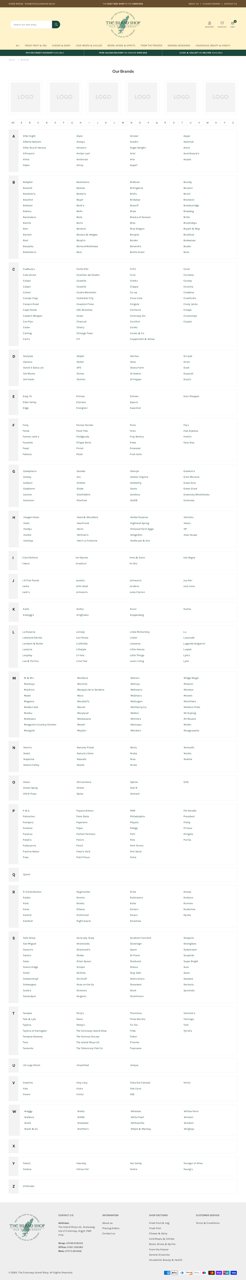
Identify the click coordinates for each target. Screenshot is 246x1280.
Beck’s (80, 205)
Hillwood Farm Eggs (142, 528)
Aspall (133, 165)
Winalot (188, 1117)
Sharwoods (83, 943)
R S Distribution (32, 891)
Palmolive (29, 816)
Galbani (27, 482)
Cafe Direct (29, 274)
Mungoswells (191, 730)
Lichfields (82, 643)
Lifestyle (81, 649)
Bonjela (134, 234)
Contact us (230, 4)
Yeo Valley (136, 1163)
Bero (79, 252)
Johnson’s (136, 580)
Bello (79, 211)
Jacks (25, 586)
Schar (26, 972)
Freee (133, 442)
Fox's (133, 430)
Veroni (26, 1094)
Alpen (26, 165)
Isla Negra (189, 557)
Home (12, 59)
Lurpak (187, 649)
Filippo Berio (83, 442)
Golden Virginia (139, 476)
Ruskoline (189, 909)
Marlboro (82, 678)
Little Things (137, 655)
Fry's (186, 425)
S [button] (174, 122)
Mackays (29, 683)
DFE (79, 367)
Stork (133, 990)
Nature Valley (31, 764)
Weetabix (82, 1122)
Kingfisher (83, 615)
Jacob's (80, 580)
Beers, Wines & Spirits (121, 45)
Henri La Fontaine (87, 540)
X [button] (216, 122)
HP (185, 528)
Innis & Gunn (137, 557)
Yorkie (133, 1169)
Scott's (27, 990)
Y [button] (224, 122)
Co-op (133, 292)
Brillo (187, 217)
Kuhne (187, 609)
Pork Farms (137, 845)
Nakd (26, 753)
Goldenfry (136, 482)
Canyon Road (31, 304)
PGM (132, 810)
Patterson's (29, 845)
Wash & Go (31, 1128)
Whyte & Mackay (141, 1128)
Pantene (27, 828)
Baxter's (81, 193)
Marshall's (83, 701)
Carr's (26, 339)
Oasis (26, 782)
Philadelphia (137, 816)
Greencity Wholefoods (196, 494)
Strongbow (190, 943)
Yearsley (81, 1163)
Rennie (81, 897)
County (188, 280)
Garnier (27, 494)
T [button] (182, 122)
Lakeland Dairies (32, 637)
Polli (132, 834)
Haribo (27, 534)
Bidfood (134, 182)
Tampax (27, 1013)
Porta (133, 857)
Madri (27, 695)
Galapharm (30, 471)
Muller (187, 724)
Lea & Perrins (31, 661)
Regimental (83, 891)
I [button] (89, 122)
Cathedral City (85, 298)
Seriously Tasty (85, 937)
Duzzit (187, 379)
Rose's (134, 915)
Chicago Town (85, 333)
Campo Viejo (30, 298)
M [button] (123, 122)
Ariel (132, 153)
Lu (184, 631)
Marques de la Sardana (90, 689)
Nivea (133, 764)
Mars (80, 695)
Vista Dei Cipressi (140, 1082)
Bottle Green (137, 252)
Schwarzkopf (30, 978)
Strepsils (189, 937)
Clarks (134, 280)
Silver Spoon (84, 961)
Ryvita (187, 915)
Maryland (82, 713)
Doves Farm (137, 367)
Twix (186, 1024)
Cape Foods (30, 309)
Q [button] (157, 122)
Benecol (81, 228)
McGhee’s (136, 695)
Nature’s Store (85, 753)
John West (82, 586)
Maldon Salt (31, 707)
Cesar (80, 315)
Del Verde (28, 379)
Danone (27, 361)
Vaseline (28, 1082)
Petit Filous (83, 857)
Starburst (135, 961)
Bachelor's (29, 193)
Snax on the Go (85, 984)
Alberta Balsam (32, 141)
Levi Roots (82, 637)
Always (81, 141)
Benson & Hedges (87, 234)
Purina (187, 839)
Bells (79, 217)
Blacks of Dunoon (140, 217)
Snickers (82, 990)
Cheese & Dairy (61, 45)
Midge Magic (191, 678)
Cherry (80, 327)
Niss (132, 759)
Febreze (27, 454)
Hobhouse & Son (140, 540)
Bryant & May (192, 228)
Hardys (27, 528)
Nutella (188, 759)
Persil (79, 845)
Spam (133, 949)
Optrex (134, 782)
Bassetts (28, 246)
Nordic (188, 753)
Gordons (135, 494)
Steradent (136, 984)
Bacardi (27, 188)
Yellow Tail (82, 1169)
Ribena (81, 909)
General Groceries (179, 45)
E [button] (55, 122)
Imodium (81, 563)
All (17, 45)
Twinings (189, 1019)
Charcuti (82, 321)
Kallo (26, 609)
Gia (79, 476)
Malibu (28, 713)
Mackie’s (29, 689)
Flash (79, 454)
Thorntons (136, 1013)
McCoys (135, 683)
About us (194, 4)
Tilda (133, 1030)
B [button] (30, 122)
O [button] (140, 122)
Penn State (82, 816)
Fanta (26, 430)
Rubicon (188, 897)
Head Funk (83, 523)
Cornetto (189, 274)
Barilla (27, 222)
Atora (187, 147)
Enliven (134, 396)
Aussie (187, 159)
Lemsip (80, 631)
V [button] (199, 122)
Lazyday (27, 655)
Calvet (27, 292)
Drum (187, 361)
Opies (80, 793)
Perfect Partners (85, 834)
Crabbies (189, 292)
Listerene (135, 643)
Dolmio (81, 379)
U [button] (190, 122)
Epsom (134, 402)
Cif (78, 339)
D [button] (47, 122)
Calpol (27, 286)
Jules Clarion (137, 592)
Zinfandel (28, 1186)
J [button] (97, 122)
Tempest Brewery (33, 1036)
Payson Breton (84, 810)
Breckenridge (191, 205)
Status (134, 967)
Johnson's (82, 592)
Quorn (26, 874)
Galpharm (29, 488)
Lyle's (186, 655)
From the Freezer (159, 1249)
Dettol (80, 361)
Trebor (133, 1036)
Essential (135, 408)
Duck (186, 367)
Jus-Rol (187, 580)
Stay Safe (135, 972)
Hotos (187, 523)
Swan (187, 972)
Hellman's (83, 534)
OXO (186, 782)
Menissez (136, 724)
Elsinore (81, 402)
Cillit (133, 269)
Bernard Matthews (87, 246)
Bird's (133, 193)
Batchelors (83, 182)
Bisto (133, 211)
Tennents (28, 1048)
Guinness (189, 500)
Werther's (83, 1128)
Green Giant (190, 488)
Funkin (188, 436)
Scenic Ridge (30, 967)
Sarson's (28, 949)
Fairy (25, 425)
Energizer (82, 408)
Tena (25, 1042)
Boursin (188, 188)
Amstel (134, 136)
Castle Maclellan (86, 292)
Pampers (28, 822)
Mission (188, 683)
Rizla (133, 891)
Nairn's (27, 747)
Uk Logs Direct (31, 1065)
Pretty (187, 822)
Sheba (80, 955)
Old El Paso (29, 793)
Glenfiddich (83, 494)
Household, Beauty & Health (213, 45)
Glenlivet (82, 500)
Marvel (81, 707)
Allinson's (28, 153)
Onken (80, 787)
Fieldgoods (82, 436)
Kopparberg (137, 615)
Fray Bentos (137, 436)
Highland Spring (139, 523)
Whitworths (137, 1122)
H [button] (80, 122)
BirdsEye (135, 199)
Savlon (27, 955)
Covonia (188, 286)
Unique (134, 1065)
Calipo (27, 280)
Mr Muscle (190, 718)
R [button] (165, 122)
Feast (26, 448)
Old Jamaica (84, 782)
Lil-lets (80, 655)
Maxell (81, 724)
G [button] (72, 122)
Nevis (133, 747)
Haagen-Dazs (31, 517)
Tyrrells (188, 1030)
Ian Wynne (82, 557)
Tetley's (80, 1024)
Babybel (28, 182)
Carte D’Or (82, 269)
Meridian (136, 730)
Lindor (133, 637)
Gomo (133, 488)
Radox (26, 897)
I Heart (26, 563)
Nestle (80, 764)
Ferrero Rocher (84, 425)
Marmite (82, 683)
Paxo (26, 857)
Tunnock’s (189, 1013)
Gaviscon (28, 500)
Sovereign (136, 943)
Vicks (79, 1088)
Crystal (188, 321)
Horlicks (188, 517)
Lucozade (188, 637)
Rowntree (135, 921)
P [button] (148, 122)
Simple (81, 967)
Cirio (133, 274)
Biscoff (134, 205)
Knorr (133, 609)
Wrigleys (189, 1128)
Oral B (133, 787)
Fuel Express (191, 430)
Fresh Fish (155, 1228)
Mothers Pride (192, 707)
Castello (81, 286)
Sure (186, 967)
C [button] (38, 122)
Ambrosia (82, 159)
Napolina (28, 759)
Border (134, 240)
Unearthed (83, 1065)
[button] (233, 24)
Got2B (133, 500)
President (189, 816)
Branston (189, 199)
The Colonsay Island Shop (91, 1030)
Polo (132, 839)
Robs (133, 903)
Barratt (27, 234)
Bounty (188, 182)
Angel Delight (138, 147)
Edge (26, 408)
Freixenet (135, 448)
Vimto (79, 1094)
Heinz (80, 528)
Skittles (81, 972)
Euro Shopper (191, 396)
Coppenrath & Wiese (142, 339)
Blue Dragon (137, 228)
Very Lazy (82, 1082)
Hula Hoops (190, 534)
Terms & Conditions (208, 1223)
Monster (188, 689)
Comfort (135, 321)
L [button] (114, 122)
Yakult (26, 1163)
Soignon (81, 996)
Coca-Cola (136, 298)
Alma (26, 159)
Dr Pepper (136, 379)
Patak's (27, 839)
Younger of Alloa (193, 1163)
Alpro (80, 136)
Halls (26, 523)
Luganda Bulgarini (194, 643)
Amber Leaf (83, 153)
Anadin (134, 141)
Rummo (188, 903)
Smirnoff (82, 978)
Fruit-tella (136, 454)
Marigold (29, 730)
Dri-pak (188, 356)
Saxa (26, 961)
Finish (80, 448)
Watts (80, 1111)
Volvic (187, 1082)
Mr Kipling (190, 713)
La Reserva (29, 631)
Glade (80, 488)
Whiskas (136, 1111)
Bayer (80, 199)
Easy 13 (27, 396)
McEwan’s (136, 689)
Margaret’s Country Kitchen (40, 724)
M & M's (29, 678)
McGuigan (136, 701)
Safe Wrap (29, 937)
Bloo (132, 222)
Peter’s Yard (83, 851)
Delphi (80, 356)
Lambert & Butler (33, 643)
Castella (81, 280)
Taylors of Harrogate (35, 1030)
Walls (27, 1122)
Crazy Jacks (191, 304)
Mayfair (81, 730)
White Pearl (137, 1117)
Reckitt (27, 915)
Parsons (27, 834)
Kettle (80, 609)
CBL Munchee (84, 309)
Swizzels (189, 984)
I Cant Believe (30, 557)
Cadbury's (29, 269)
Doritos (134, 356)
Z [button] (233, 122)
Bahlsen (28, 205)
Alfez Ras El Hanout (34, 147)
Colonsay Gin (138, 315)
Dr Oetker (135, 373)
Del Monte (29, 373)
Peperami (82, 822)
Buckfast (189, 234)
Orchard (135, 793)
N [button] (131, 122)
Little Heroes (137, 649)
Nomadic (189, 747)
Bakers (27, 211)
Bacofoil (28, 199)
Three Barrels (137, 1019)
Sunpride (189, 955)
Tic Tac (134, 1024)
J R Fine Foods (30, 580)
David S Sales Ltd (33, 367)
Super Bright (191, 961)
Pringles (188, 834)
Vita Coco (135, 1088)
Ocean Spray (30, 787)
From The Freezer (151, 45)
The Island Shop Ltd (87, 1042)
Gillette (81, 482)
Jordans (134, 586)
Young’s (188, 1169)
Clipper (134, 286)
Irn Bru (133, 563)
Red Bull (28, 921)
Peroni (80, 839)
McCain (135, 678)
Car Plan (28, 321)
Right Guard (84, 921)
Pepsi (79, 828)
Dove (133, 361)
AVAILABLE (45, 52)
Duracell (188, 373)
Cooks (133, 327)
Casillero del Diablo (88, 274)
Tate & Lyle (29, 1019)
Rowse (187, 891)
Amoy (80, 165)
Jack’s (26, 592)
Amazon (81, 147)
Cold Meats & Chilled (89, 45)
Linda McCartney (140, 631)
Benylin (81, 240)
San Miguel (29, 943)
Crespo (188, 309)
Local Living (137, 661)
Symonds (189, 990)
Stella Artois (137, 978)
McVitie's (136, 718)
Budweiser (190, 240)
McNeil (135, 713)
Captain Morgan (32, 315)
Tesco (79, 1019)
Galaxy (27, 476)
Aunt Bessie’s (191, 153)
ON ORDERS (123, 52)
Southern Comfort (140, 937)
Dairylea (28, 356)
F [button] (63, 122)
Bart (25, 240)
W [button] (207, 122)
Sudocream (190, 949)
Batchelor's (29, 252)
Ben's (80, 222)
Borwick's (135, 246)
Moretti (188, 695)
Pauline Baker (31, 851)
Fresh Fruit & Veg (36, 45)
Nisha (133, 753)
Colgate (134, 304)
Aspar (187, 136)
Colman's (135, 309)
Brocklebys (190, 222)
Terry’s (80, 1013)
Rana (26, 909)
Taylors (27, 1024)
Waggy (28, 1111)
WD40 (80, 1117)
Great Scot (190, 482)
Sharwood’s (83, 949)
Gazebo (81, 471)
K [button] (106, 122)
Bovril (187, 193)
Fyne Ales (189, 442)
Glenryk (134, 471)
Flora (133, 425)
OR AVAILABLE (201, 52)
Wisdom (189, 1122)
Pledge (134, 828)
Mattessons (84, 718)
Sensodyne (29, 996)
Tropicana (136, 1048)
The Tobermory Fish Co (89, 1048)
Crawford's (190, 298)
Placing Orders (211, 4)
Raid (25, 903)
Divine (80, 373)
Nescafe (81, 759)
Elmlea (80, 396)
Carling (27, 333)
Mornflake (190, 701)
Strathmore (137, 996)
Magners (29, 701)
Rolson (134, 909)
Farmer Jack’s (31, 436)
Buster (187, 246)
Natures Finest (85, 747)
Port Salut (136, 851)
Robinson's (136, 897)
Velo (25, 1088)
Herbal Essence (139, 517)
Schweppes (29, 984)
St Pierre (135, 955)
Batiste (81, 188)
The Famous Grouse (87, 1036)
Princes (188, 828)
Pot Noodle (190, 810)
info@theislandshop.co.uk (40, 4)
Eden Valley (29, 402)
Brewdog (189, 211)
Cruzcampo (190, 315)
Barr (25, 228)
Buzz (186, 252)
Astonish (189, 141)
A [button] (21, 122)
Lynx (186, 661)
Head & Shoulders (87, 517)
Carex (26, 327)
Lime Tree (81, 661)
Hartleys (28, 540)
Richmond (83, 915)
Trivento (134, 1042)
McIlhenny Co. (139, 707)
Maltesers (30, 718)
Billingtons (136, 188)
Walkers (29, 1117)
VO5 (132, 1094)
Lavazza (27, 649)
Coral (187, 269)
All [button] (13, 122)
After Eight (29, 136)
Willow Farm (191, 1111)
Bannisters (29, 217)
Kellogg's (28, 615)
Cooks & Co (137, 333)
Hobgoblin (136, 534)
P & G (26, 810)
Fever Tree (82, 430)
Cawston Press (85, 304)
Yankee (27, 1169)
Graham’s (189, 471)
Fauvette (28, 442)
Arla (132, 159)
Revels (80, 903)
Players (134, 822)
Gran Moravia (191, 476)
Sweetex (188, 978)
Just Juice (189, 586)
